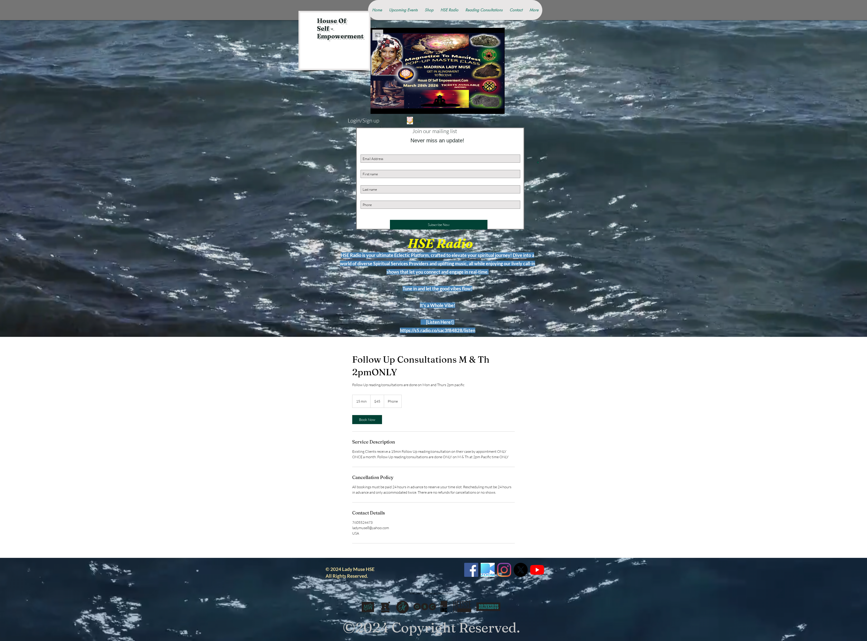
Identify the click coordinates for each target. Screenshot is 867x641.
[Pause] (376, 108)
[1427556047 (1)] (488, 570)
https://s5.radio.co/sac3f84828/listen (437, 330)
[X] (521, 570)
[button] (538, 162)
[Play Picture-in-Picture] (491, 108)
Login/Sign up (363, 120)
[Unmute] (384, 108)
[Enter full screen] (498, 108)
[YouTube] (537, 570)
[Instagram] (504, 570)
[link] (367, 419)
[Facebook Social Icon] (471, 570)
